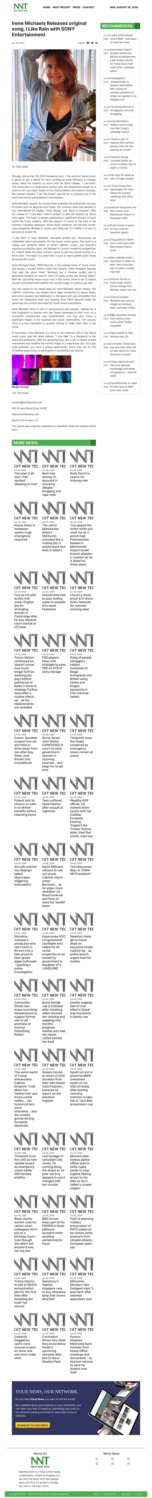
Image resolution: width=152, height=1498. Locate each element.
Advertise (126, 1494)
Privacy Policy (110, 1494)
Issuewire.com (55, 176)
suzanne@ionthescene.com (27, 402)
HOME (46, 7)
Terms (96, 1494)
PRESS (76, 7)
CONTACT (89, 7)
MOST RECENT (61, 7)
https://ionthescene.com (25, 414)
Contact (139, 1494)
